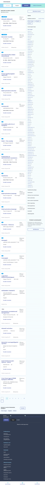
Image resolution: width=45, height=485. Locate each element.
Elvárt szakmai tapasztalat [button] (33, 200)
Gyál (29, 80)
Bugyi (29, 47)
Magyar (13, 419)
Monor (30, 105)
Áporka (30, 36)
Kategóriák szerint (8, 472)
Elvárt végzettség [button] (31, 203)
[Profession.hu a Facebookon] (16, 416)
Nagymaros (30, 112)
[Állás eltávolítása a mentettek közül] (24, 30)
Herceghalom (31, 85)
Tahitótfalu (30, 157)
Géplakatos (4, 175)
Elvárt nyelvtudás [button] (31, 197)
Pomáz (30, 137)
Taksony (30, 158)
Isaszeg (30, 92)
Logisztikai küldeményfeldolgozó (7, 276)
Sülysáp (30, 143)
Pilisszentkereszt (32, 135)
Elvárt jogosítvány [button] (31, 205)
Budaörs (30, 46)
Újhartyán (30, 168)
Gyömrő (30, 82)
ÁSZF (5, 452)
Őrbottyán (30, 117)
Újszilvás (30, 172)
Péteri (29, 124)
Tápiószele (30, 162)
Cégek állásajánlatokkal (7, 470)
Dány (29, 56)
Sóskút (30, 142)
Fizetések (6, 476)
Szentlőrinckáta (31, 150)
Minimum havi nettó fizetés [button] (33, 195)
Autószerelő (4, 106)
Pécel (29, 120)
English (18, 419)
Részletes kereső (37, 11)
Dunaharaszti (31, 62)
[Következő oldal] (2, 401)
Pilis (29, 125)
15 (24, 398)
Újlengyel (30, 170)
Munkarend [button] (30, 192)
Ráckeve (30, 139)
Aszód (29, 37)
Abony (29, 31)
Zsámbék (30, 186)
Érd (29, 69)
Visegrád (30, 185)
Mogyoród (30, 104)
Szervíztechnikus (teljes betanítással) (8, 55)
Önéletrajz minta (7, 478)
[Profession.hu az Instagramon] (33, 416)
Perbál (30, 122)
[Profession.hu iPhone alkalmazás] (18, 427)
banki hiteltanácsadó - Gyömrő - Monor (7, 361)
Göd (29, 77)
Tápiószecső (31, 160)
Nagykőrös (30, 110)
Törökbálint (31, 167)
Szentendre (31, 148)
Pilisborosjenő (31, 127)
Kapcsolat (6, 446)
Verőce (29, 183)
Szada (29, 145)
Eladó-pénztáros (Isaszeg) (8, 193)
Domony (30, 59)
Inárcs (29, 89)
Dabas (30, 54)
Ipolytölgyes (31, 90)
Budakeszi (30, 44)
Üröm (29, 175)
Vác (29, 177)
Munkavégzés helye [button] (32, 26)
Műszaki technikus (6, 328)
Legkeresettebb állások (7, 467)
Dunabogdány (31, 60)
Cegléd (30, 49)
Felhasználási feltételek (6, 455)
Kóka (29, 99)
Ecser (30, 67)
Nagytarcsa (31, 114)
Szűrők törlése (41, 18)
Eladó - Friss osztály (7, 141)
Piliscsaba (30, 129)
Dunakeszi (31, 64)
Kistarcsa (30, 97)
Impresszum (6, 436)
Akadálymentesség (8, 459)
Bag (29, 39)
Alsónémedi (31, 34)
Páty (29, 119)
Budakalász (30, 42)
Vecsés (30, 180)
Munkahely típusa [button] (31, 208)
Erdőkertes (30, 70)
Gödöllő (30, 79)
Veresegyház (31, 181)
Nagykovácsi (31, 109)
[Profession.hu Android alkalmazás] (25, 427)
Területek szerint (7, 464)
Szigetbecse (31, 152)
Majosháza (30, 102)
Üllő (29, 173)
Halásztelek (31, 84)
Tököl (29, 165)
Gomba (30, 75)
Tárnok (30, 163)
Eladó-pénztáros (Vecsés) (8, 90)
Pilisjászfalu (30, 130)
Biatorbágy (31, 41)
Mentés (22, 408)
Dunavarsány (31, 65)
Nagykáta (30, 107)
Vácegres (30, 178)
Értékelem (36, 229)
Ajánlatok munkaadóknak (7, 434)
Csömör (30, 52)
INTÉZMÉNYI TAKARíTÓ (8, 290)
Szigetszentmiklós (32, 155)
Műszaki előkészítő (6, 19)
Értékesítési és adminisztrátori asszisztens (9, 157)
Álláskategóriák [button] (31, 213)
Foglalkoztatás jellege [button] (32, 189)
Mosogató (4, 240)
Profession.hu (6, 1)
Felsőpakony (31, 72)
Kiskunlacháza (31, 95)
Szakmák (6, 474)
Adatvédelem (7, 457)
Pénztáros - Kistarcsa (7, 224)
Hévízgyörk (30, 87)
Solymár (30, 140)
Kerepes (30, 94)
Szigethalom (31, 153)
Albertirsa (30, 32)
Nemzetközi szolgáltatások (7, 439)
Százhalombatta (32, 147)
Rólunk (6, 419)
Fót (29, 74)
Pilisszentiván (31, 134)
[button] (31, 21)
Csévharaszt (31, 51)
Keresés (26, 5)
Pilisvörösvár (31, 132)
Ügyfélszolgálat (7, 444)
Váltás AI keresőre (37, 5)
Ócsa (29, 115)
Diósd (30, 57)
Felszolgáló (4, 258)
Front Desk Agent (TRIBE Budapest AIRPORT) (8, 379)
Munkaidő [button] (30, 211)
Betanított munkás (6, 37)
